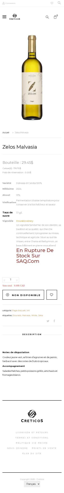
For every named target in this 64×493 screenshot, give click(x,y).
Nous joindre (17, 448)
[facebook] (54, 321)
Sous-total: (7, 285)
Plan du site (32, 453)
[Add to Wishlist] (51, 295)
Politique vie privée (32, 443)
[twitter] (48, 321)
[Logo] (32, 415)
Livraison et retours (32, 432)
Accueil (5, 132)
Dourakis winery (24, 221)
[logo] (14, 16)
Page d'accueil (19, 310)
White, (34, 315)
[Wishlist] (52, 3)
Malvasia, (26, 315)
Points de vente (44, 448)
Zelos (40, 315)
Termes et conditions (32, 438)
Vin (28, 310)
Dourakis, (17, 315)
